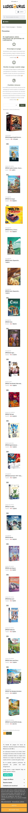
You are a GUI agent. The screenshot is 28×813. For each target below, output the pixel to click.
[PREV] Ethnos (9, 537)
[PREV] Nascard (9, 599)
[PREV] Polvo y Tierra (11, 229)
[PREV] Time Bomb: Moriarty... (13, 383)
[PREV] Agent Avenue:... (11, 445)
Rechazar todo (14, 810)
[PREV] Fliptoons (10, 629)
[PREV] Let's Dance (10, 568)
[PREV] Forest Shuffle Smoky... (13, 722)
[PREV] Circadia (9, 506)
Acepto (14, 805)
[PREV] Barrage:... (10, 352)
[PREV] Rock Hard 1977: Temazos (14, 475)
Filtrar (22, 105)
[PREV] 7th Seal (9, 414)
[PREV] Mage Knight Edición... (13, 137)
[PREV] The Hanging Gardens (13, 691)
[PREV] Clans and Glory (11, 660)
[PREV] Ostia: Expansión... (12, 260)
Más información (6, 801)
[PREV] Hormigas (10, 199)
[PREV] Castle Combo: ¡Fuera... (13, 168)
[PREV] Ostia (8, 322)
